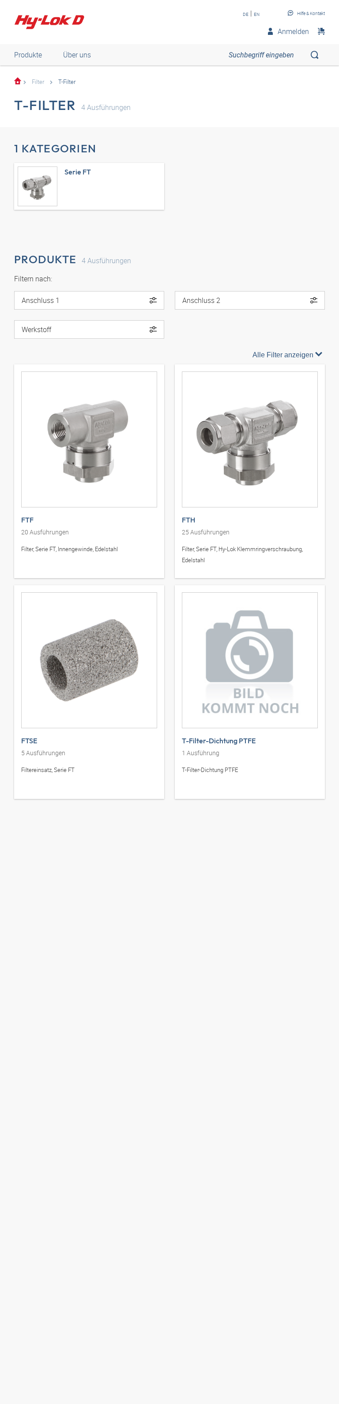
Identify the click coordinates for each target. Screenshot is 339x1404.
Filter (38, 82)
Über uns (77, 55)
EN (257, 14)
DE (246, 14)
